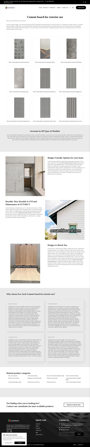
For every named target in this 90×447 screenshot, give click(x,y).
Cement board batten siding (14, 382)
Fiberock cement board (13, 378)
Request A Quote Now (74, 405)
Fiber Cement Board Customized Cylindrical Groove (46, 91)
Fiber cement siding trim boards (73, 382)
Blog (37, 432)
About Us (46, 7)
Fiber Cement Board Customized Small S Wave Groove (46, 121)
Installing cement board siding (35, 378)
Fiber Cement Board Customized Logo (18, 91)
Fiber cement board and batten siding (55, 375)
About (74, 444)
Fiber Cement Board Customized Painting (71, 62)
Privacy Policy (39, 434)
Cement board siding (32, 375)
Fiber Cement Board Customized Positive (19, 62)
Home (40, 7)
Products (52, 7)
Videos (59, 7)
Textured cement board (52, 378)
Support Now (81, 7)
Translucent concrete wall (33, 382)
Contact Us (65, 7)
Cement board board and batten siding (73, 379)
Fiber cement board (12, 375)
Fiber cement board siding (72, 375)
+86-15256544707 (50, 1)
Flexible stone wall (51, 382)
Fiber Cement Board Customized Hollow (45, 62)
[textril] (10, 7)
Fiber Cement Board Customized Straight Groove (19, 121)
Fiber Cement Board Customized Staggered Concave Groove (74, 91)
